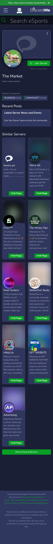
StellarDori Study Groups (39, 292)
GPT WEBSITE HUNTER (38, 354)
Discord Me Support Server (32, 497)
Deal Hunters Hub (11, 292)
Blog (38, 503)
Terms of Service (12, 503)
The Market (12, 76)
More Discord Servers (26, 452)
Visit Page (16, 193)
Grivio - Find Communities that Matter (20, 500)
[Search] (3, 20)
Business (12, 97)
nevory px (9, 165)
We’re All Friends (34, 167)
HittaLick (9, 352)
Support (45, 503)
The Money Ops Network (38, 230)
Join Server (41, 63)
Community (36, 97)
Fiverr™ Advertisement (12, 230)
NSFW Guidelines (27, 503)
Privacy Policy (42, 500)
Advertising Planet (10, 417)
